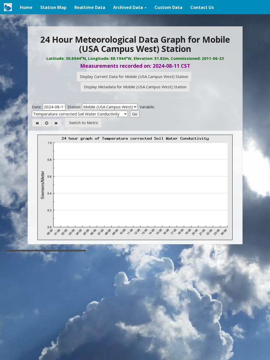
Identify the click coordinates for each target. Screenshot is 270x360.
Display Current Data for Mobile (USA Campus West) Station (134, 76)
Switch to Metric (83, 122)
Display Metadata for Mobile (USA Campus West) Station (135, 86)
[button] (130, 7)
